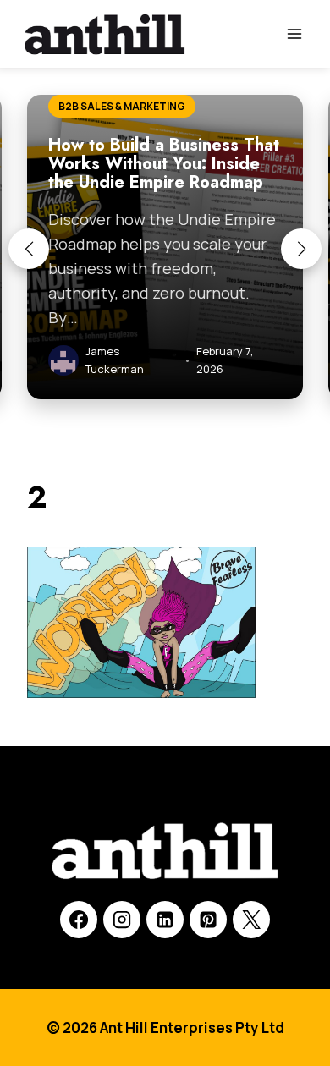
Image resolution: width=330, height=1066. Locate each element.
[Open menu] (294, 33)
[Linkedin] (165, 919)
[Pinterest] (208, 919)
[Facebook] (78, 919)
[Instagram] (121, 919)
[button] (28, 248)
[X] (251, 919)
